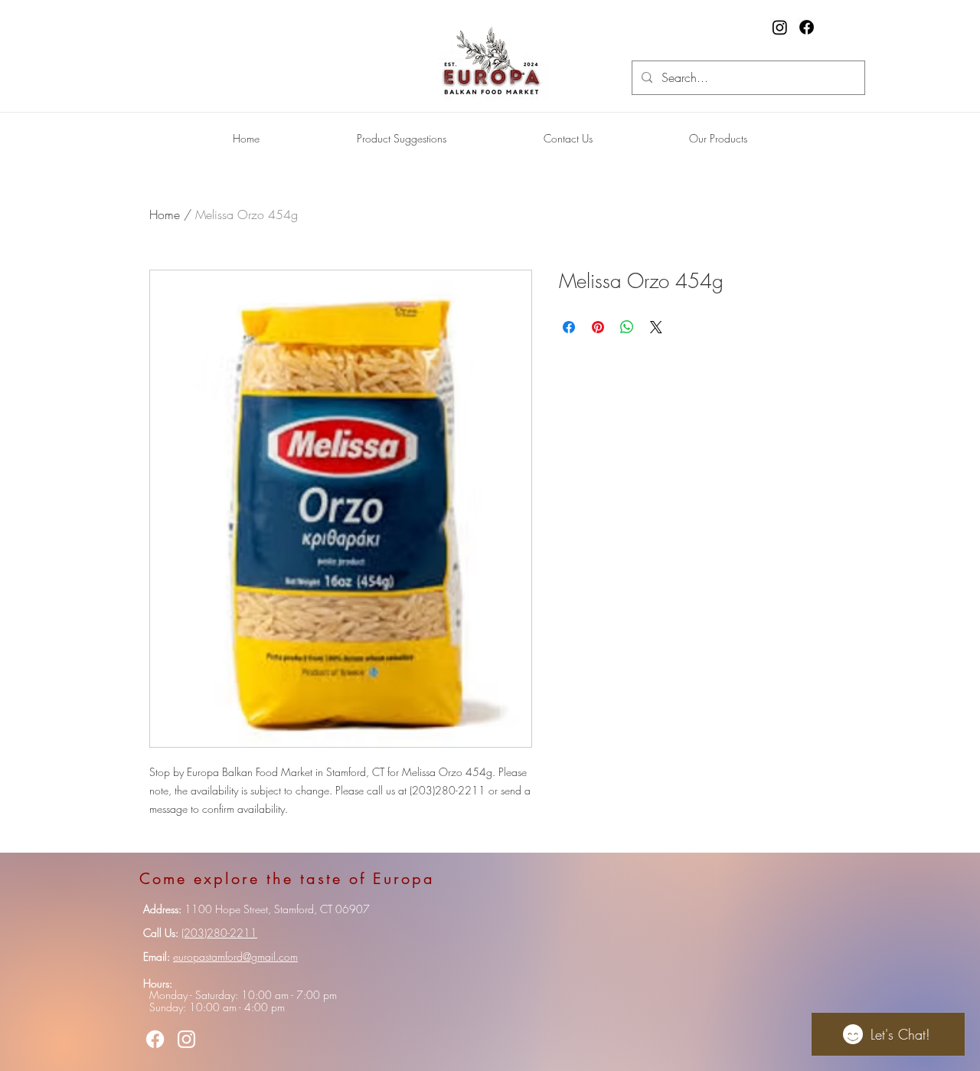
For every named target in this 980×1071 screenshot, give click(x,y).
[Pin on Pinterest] (598, 327)
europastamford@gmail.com (235, 956)
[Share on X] (656, 327)
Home (164, 214)
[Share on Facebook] (569, 327)
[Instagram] (779, 27)
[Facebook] (806, 27)
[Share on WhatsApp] (627, 327)
